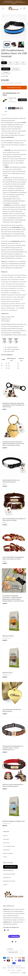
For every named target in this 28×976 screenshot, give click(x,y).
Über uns (5, 835)
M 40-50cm (16, 69)
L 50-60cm (6, 72)
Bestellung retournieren (9, 881)
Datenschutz (6, 849)
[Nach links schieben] (1, 45)
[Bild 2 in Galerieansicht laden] (14, 44)
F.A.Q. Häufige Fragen (9, 846)
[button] (3, 8)
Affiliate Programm (8, 853)
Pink (10, 62)
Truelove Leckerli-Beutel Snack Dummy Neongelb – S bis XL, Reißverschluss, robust (12, 98)
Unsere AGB (6, 842)
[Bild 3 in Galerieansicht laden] (21, 44)
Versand (8, 83)
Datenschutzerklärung (20, 967)
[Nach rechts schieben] (26, 45)
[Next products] (25, 94)
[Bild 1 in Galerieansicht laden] (7, 44)
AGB (9, 970)
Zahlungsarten (7, 877)
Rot (23, 62)
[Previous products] (21, 94)
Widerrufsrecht (11, 967)
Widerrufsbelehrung (8, 870)
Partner (5, 857)
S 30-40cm (6, 69)
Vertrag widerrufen (10, 867)
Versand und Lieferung (9, 874)
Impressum (6, 839)
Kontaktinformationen (15, 972)
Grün (17, 62)
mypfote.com (13, 965)
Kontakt (5, 884)
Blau (4, 62)
